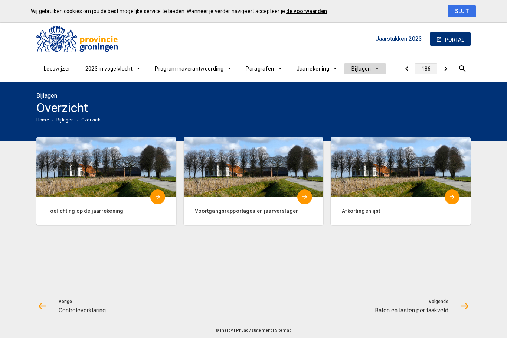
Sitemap (283, 330)
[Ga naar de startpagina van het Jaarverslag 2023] (77, 39)
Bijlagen (361, 69)
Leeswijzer (57, 69)
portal (454, 40)
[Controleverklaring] (406, 68)
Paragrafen (260, 69)
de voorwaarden (306, 11)
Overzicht (91, 120)
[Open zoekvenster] (462, 68)
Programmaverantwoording (189, 69)
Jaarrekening (313, 69)
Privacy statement (254, 330)
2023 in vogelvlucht (109, 69)
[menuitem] (57, 68)
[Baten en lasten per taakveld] (445, 68)
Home (42, 120)
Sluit (462, 11)
